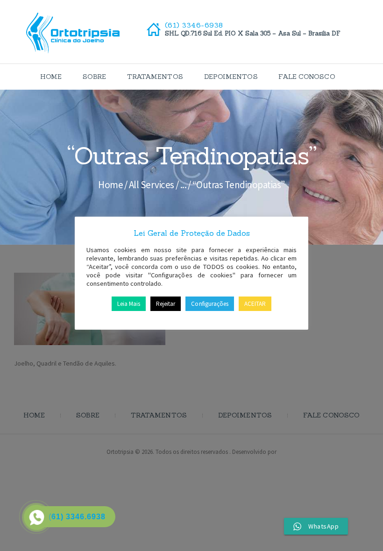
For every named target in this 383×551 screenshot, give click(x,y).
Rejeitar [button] (165, 304)
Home (110, 184)
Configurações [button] (209, 304)
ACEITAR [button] (255, 304)
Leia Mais (128, 304)
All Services (151, 184)
